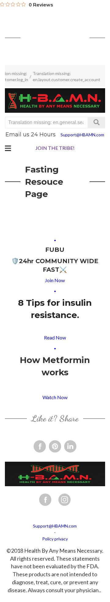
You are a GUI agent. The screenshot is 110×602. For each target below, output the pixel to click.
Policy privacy (55, 538)
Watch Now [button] (55, 397)
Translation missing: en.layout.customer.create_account (66, 76)
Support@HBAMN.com (82, 134)
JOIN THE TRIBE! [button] (55, 148)
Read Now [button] (55, 337)
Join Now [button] (55, 280)
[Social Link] (40, 446)
